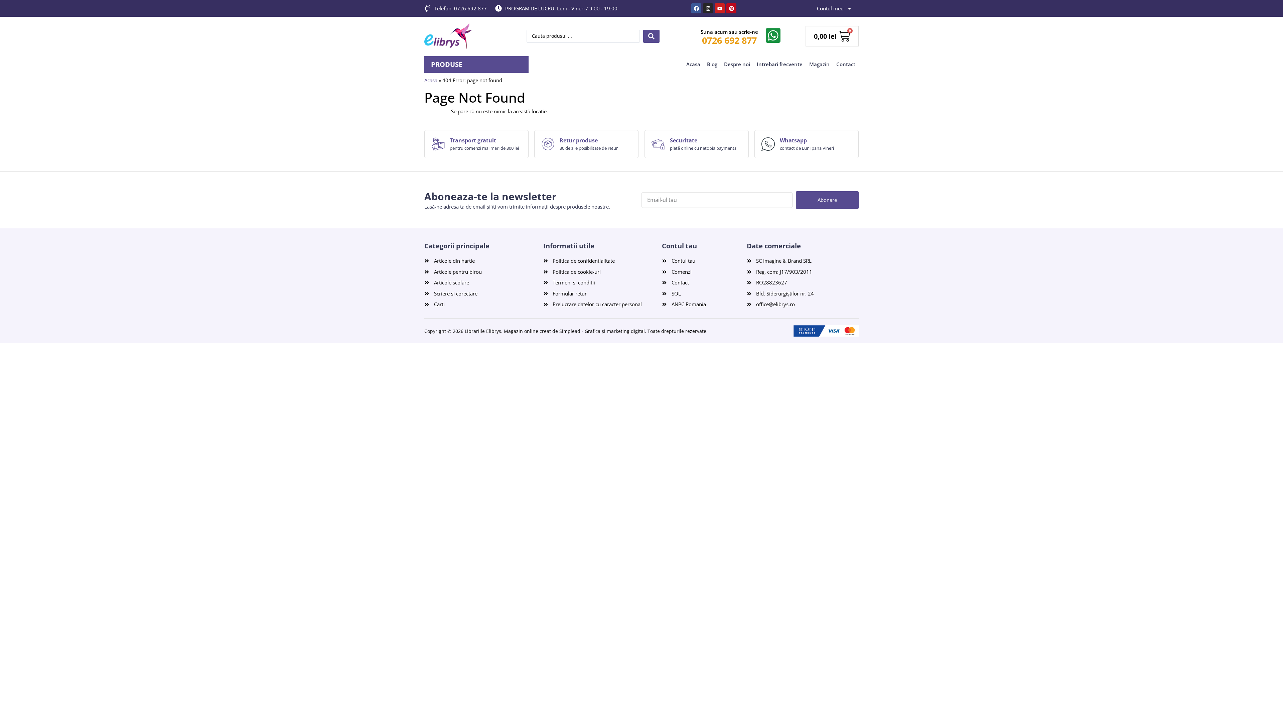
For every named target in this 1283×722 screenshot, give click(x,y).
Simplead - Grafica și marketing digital (602, 331)
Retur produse (579, 140)
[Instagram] (708, 8)
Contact (845, 64)
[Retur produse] (548, 144)
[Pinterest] (731, 8)
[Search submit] (651, 36)
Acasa (693, 64)
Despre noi (737, 64)
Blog (712, 64)
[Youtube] (720, 8)
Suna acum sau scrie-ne (729, 31)
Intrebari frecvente (780, 64)
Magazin (819, 64)
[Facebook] (696, 8)
